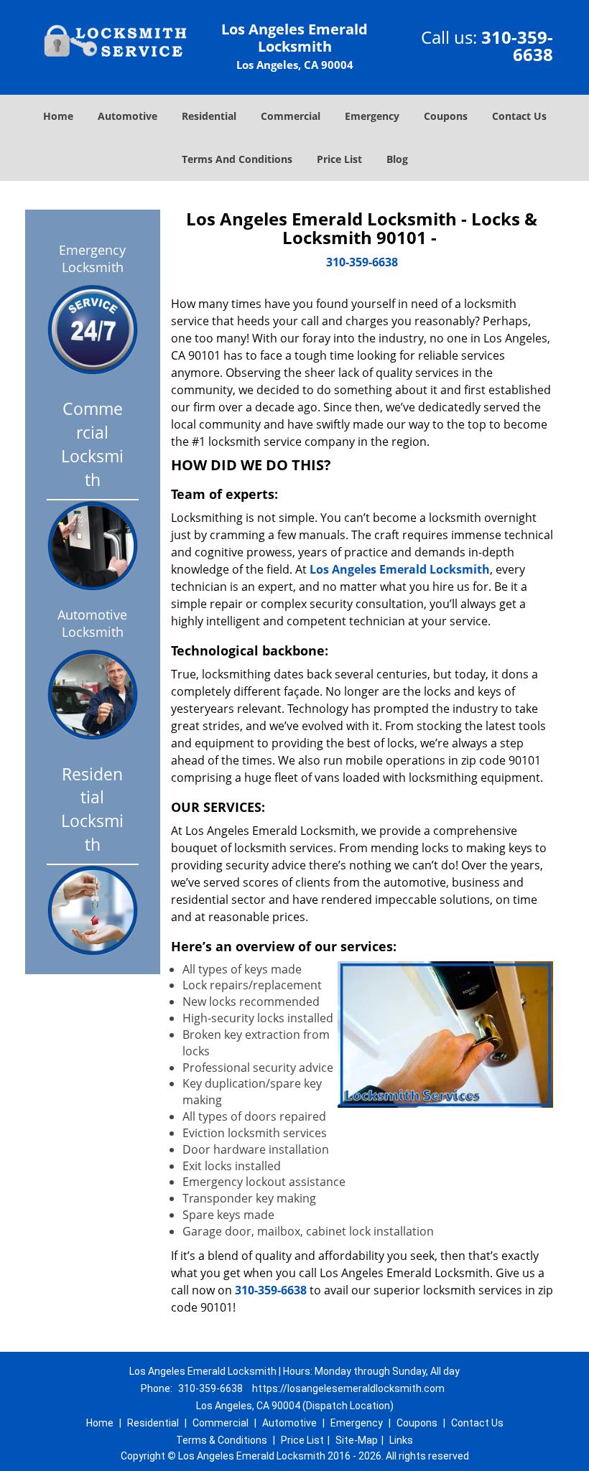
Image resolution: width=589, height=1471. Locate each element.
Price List (339, 159)
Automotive (127, 116)
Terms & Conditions (221, 1440)
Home (58, 116)
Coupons (446, 116)
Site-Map (356, 1440)
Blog (397, 159)
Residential (209, 116)
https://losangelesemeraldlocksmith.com (348, 1388)
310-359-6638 (517, 45)
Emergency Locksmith (92, 258)
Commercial (290, 116)
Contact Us (519, 116)
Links (401, 1440)
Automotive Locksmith (92, 623)
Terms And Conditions (237, 159)
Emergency (372, 116)
